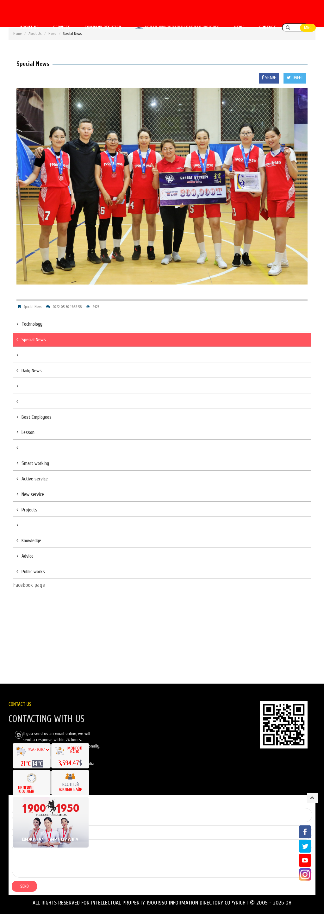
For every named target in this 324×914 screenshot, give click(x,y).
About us (29, 27)
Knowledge (31, 540)
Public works (33, 571)
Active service (35, 479)
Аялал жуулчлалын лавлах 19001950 (181, 27)
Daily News (32, 370)
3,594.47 (68, 763)
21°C (26, 763)
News (239, 27)
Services (61, 27)
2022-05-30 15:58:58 (67, 306)
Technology (32, 324)
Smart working (35, 463)
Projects (29, 510)
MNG (308, 27)
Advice (28, 556)
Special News (32, 306)
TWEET (297, 77)
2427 (95, 306)
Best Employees (37, 417)
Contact (267, 27)
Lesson (28, 432)
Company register (102, 27)
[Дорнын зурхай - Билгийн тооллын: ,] (32, 776)
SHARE (270, 77)
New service (33, 494)
